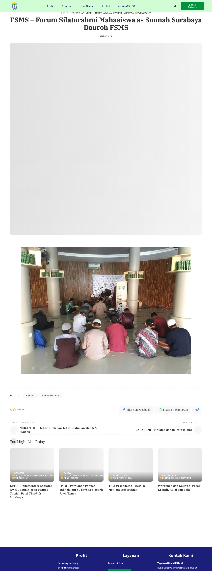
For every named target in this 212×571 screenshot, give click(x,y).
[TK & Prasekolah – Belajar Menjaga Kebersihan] (130, 465)
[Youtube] (74, 555)
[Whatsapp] (96, 555)
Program (67, 6)
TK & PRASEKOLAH (123, 478)
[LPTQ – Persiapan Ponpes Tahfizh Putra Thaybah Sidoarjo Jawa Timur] (81, 465)
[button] (51, 6)
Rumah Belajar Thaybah (176, 478)
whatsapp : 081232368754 (171, 547)
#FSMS (31, 395)
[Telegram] (88, 555)
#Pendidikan (51, 395)
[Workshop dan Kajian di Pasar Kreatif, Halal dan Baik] (180, 465)
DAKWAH (19, 473)
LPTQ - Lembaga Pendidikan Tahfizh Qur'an (40, 476)
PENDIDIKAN (144, 13)
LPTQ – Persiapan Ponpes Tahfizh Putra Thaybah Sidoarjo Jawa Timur (81, 489)
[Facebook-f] (66, 555)
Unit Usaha (87, 6)
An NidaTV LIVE (126, 6)
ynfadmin (106, 36)
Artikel (106, 6)
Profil (50, 6)
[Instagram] (81, 555)
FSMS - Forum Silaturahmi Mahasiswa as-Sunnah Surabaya (98, 13)
